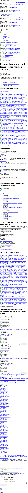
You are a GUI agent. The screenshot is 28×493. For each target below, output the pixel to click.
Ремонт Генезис (4, 395)
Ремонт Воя (3, 393)
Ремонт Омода (3, 419)
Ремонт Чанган (4, 445)
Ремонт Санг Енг (4, 427)
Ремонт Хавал (3, 441)
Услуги (5, 36)
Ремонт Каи (3, 407)
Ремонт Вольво (4, 392)
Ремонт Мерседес (4, 414)
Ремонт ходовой (9, 51)
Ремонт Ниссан (4, 418)
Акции (4, 38)
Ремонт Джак (3, 397)
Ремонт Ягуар (3, 451)
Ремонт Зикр (3, 402)
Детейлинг (7, 56)
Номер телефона (4, 469)
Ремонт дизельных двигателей (12, 48)
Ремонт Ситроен (4, 430)
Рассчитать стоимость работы (7, 455)
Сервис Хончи (3, 453)
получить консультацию (15, 229)
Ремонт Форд (3, 440)
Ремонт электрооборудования (12, 49)
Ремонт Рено (3, 425)
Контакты (5, 40)
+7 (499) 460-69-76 (14, 7)
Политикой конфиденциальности (15, 473)
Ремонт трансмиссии (10, 45)
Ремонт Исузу (3, 404)
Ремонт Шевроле (4, 448)
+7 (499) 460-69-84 (20, 2)
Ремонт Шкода (3, 449)
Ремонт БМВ (3, 389)
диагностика (4, 229)
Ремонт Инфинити (5, 403)
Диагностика (8, 44)
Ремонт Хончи (3, 444)
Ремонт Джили (4, 399)
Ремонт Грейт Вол (4, 396)
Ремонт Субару (4, 432)
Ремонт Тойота (4, 436)
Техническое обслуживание (12, 42)
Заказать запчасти (19, 455)
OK (1, 488)
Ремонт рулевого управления (12, 52)
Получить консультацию (6, 14)
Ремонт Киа (3, 408)
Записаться (3, 155)
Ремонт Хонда (3, 442)
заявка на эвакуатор (6, 231)
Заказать (6, 195)
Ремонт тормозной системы (12, 53)
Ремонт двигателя (9, 46)
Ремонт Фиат (3, 437)
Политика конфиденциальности (8, 459)
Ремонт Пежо (3, 422)
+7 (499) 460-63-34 (18, 4)
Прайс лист (6, 37)
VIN (1, 471)
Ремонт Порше (4, 423)
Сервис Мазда (3, 452)
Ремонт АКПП (8, 60)
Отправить (3, 485)
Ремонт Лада (3, 410)
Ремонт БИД (3, 388)
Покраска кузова (9, 55)
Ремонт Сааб (3, 426)
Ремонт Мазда (3, 412)
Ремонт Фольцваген (5, 438)
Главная (5, 34)
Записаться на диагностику (7, 456)
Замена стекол (8, 59)
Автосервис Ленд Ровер (9, 82)
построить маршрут (5, 329)
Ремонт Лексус (4, 411)
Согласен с (12, 473)
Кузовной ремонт (9, 57)
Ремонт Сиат (3, 429)
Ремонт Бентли (4, 391)
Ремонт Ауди (3, 386)
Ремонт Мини (3, 415)
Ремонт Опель (3, 421)
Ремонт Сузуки (4, 433)
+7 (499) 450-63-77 (15, 10)
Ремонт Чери (3, 447)
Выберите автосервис (5, 468)
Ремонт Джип (3, 400)
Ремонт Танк (3, 434)
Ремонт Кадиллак (4, 406)
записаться (24, 329)
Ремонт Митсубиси (5, 417)
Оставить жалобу (4, 458)
